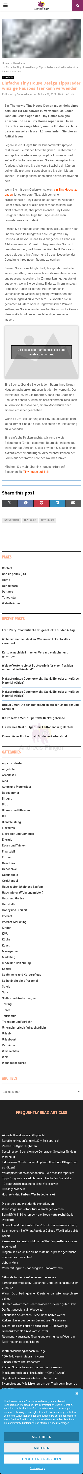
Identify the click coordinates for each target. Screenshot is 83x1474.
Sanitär (6, 968)
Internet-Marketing (14, 922)
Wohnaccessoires (14, 1062)
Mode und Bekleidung (16, 963)
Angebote (8, 769)
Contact (7, 568)
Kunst (5, 945)
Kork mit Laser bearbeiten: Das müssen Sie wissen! (34, 1320)
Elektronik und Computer (18, 833)
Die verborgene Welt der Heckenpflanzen (28, 1203)
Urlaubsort (9, 1039)
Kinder (6, 927)
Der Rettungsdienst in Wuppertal (22, 1309)
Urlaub (6, 1033)
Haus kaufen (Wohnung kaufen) (22, 886)
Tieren (6, 1010)
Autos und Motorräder (16, 786)
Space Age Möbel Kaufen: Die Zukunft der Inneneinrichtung (39, 1225)
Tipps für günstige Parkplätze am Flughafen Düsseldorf (37, 1178)
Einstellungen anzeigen (41, 1459)
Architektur (9, 775)
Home (6, 579)
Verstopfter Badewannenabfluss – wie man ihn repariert (38, 1173)
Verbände (8, 1045)
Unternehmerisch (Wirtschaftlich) (24, 1027)
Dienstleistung (11, 822)
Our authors (10, 585)
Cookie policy (37, 1468)
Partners (7, 591)
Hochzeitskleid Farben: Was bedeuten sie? (28, 1194)
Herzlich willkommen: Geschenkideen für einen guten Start (39, 1304)
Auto (5, 780)
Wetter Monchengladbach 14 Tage (24, 1351)
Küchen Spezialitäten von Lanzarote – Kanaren (32, 1367)
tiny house (30, 520)
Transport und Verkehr (17, 1021)
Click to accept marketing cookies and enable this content (41, 352)
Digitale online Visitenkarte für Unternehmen (30, 1378)
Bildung (7, 798)
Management (10, 951)
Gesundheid (10, 874)
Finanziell (8, 851)
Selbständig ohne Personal (20, 980)
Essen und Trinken (14, 845)
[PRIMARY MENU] (5, 5)
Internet (7, 916)
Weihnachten (10, 1051)
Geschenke (9, 869)
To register (9, 597)
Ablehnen (41, 1448)
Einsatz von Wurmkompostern (21, 1362)
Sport (5, 992)
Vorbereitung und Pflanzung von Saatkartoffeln (32, 1268)
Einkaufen (8, 828)
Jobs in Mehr (10, 1262)
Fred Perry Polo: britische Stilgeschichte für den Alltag (38, 630)
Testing (7, 1004)
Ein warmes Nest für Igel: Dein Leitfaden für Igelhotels (37, 727)
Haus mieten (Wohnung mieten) (22, 892)
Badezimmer (10, 792)
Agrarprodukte (12, 763)
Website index (11, 603)
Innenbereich (11, 520)
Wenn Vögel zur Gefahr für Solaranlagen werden (33, 1209)
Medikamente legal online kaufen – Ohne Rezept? (33, 1372)
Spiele (6, 986)
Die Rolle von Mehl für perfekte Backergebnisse (33, 718)
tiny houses (47, 520)
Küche (6, 939)
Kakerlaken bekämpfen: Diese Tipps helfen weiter (33, 1315)
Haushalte (8, 77)
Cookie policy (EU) (14, 574)
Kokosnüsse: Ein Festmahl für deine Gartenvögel (34, 736)
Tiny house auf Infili (36, 472)
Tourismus (9, 1016)
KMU (5, 933)
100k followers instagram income (23, 1356)
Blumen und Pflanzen (16, 810)
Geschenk (8, 863)
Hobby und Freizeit (14, 910)
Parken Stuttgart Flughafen (19, 1146)
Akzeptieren (41, 1437)
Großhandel (10, 880)
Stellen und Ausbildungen (19, 998)
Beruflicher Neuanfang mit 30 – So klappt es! (30, 1140)
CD (4, 816)
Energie (7, 839)
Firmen (6, 857)
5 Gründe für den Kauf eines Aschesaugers (29, 1277)
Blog (5, 804)
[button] (77, 1393)
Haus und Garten (13, 898)
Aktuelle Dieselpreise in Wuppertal (23, 1135)
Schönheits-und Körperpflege (21, 974)
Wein (5, 1057)
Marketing (8, 957)
